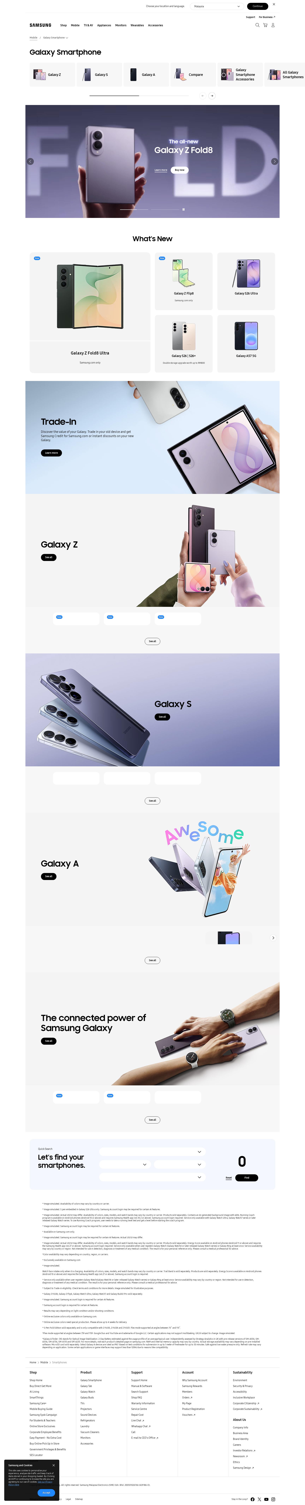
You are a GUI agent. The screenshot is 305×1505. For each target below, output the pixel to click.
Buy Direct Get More (40, 1386)
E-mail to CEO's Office (143, 1437)
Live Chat (136, 1420)
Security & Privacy (243, 1386)
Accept (46, 1492)
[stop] (183, 209)
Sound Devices (88, 1414)
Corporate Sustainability (246, 1409)
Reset (229, 1177)
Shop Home (36, 1380)
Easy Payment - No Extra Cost (45, 1437)
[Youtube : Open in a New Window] (266, 1499)
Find (246, 1177)
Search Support (139, 1391)
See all (48, 557)
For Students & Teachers (42, 1420)
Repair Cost (137, 1414)
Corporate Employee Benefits (45, 1432)
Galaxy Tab (86, 1386)
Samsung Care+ (38, 1403)
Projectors (86, 1409)
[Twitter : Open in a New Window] (259, 1499)
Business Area (240, 1433)
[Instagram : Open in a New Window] (273, 1499)
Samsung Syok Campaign (43, 1414)
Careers (237, 1444)
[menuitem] (63, 25)
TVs (82, 1403)
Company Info (240, 1427)
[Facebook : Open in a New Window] (252, 1499)
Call (133, 1432)
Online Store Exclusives (42, 1426)
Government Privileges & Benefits (48, 1449)
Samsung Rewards (192, 1386)
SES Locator (36, 1455)
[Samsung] (40, 25)
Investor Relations (243, 1450)
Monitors (85, 1437)
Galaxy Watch (87, 1391)
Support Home (139, 1380)
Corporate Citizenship (245, 1403)
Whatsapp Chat (139, 1426)
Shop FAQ (136, 1397)
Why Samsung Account (194, 1380)
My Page (186, 1403)
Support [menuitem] (250, 17)
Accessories (86, 1443)
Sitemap (79, 1499)
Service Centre (139, 1409)
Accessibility (240, 1391)
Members (187, 1391)
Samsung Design (242, 1467)
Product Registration (193, 1409)
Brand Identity (241, 1439)
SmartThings (36, 1397)
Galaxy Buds (87, 1397)
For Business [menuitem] (266, 17)
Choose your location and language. (165, 6)
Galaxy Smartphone (91, 1380)
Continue (258, 6)
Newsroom (239, 1456)
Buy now (66, 174)
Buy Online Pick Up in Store (44, 1443)
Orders (186, 1397)
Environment (240, 1380)
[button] (30, 161)
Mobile (33, 37)
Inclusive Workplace (244, 1397)
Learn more (47, 174)
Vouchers (187, 1414)
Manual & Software (141, 1386)
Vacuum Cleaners (89, 1432)
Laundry (84, 1426)
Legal (68, 1499)
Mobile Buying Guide (41, 1409)
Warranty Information (143, 1403)
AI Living (34, 1391)
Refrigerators (87, 1420)
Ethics (236, 1462)
